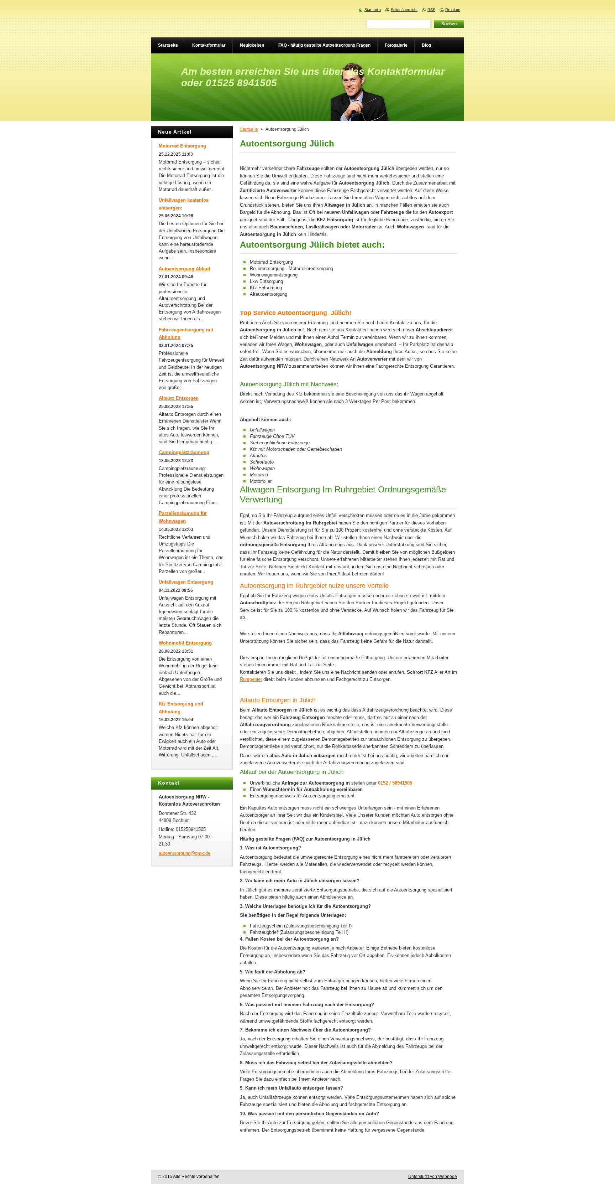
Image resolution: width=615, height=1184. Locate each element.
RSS (431, 9)
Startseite (249, 129)
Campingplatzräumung (184, 452)
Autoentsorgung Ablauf (184, 269)
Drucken (452, 9)
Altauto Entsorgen (179, 398)
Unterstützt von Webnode (432, 1176)
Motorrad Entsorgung (182, 146)
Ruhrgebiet (251, 679)
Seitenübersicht (404, 9)
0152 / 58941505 (395, 783)
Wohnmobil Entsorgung (185, 643)
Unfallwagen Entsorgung (186, 582)
